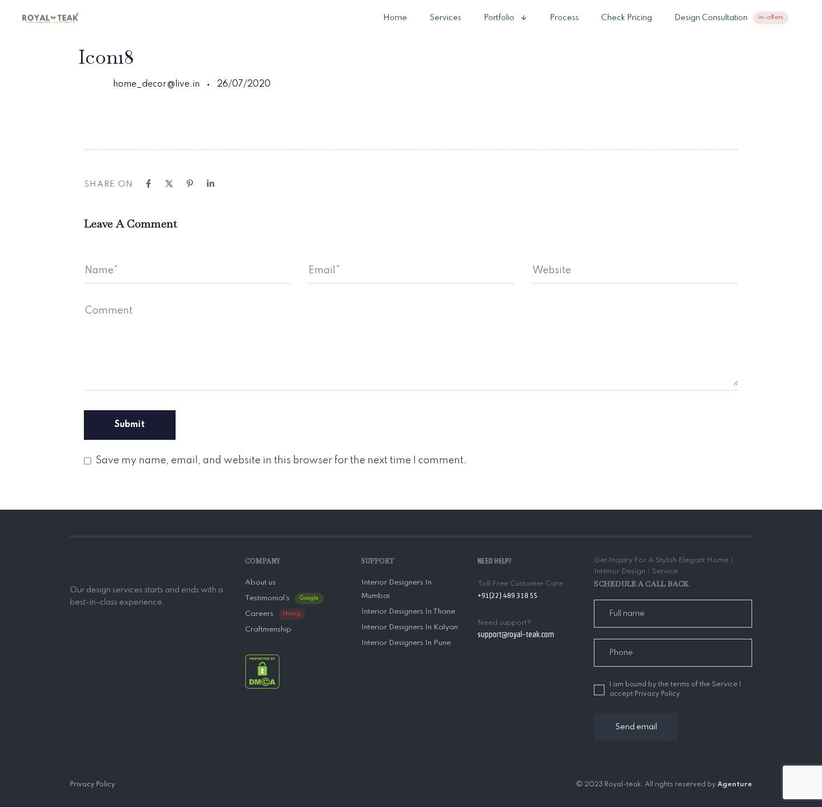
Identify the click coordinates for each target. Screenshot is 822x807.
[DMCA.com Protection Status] (262, 671)
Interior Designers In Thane (408, 611)
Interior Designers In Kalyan (409, 627)
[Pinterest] (190, 183)
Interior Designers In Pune (406, 643)
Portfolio (499, 18)
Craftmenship (268, 629)
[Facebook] (148, 183)
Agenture (734, 784)
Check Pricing (626, 18)
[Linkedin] (210, 183)
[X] (169, 183)
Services (445, 18)
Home (395, 18)
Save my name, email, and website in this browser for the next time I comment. (281, 460)
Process (564, 18)
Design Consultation (728, 18)
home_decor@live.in (156, 84)
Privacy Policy (92, 784)
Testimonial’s (282, 598)
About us (260, 582)
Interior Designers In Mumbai (396, 589)
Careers (273, 614)
